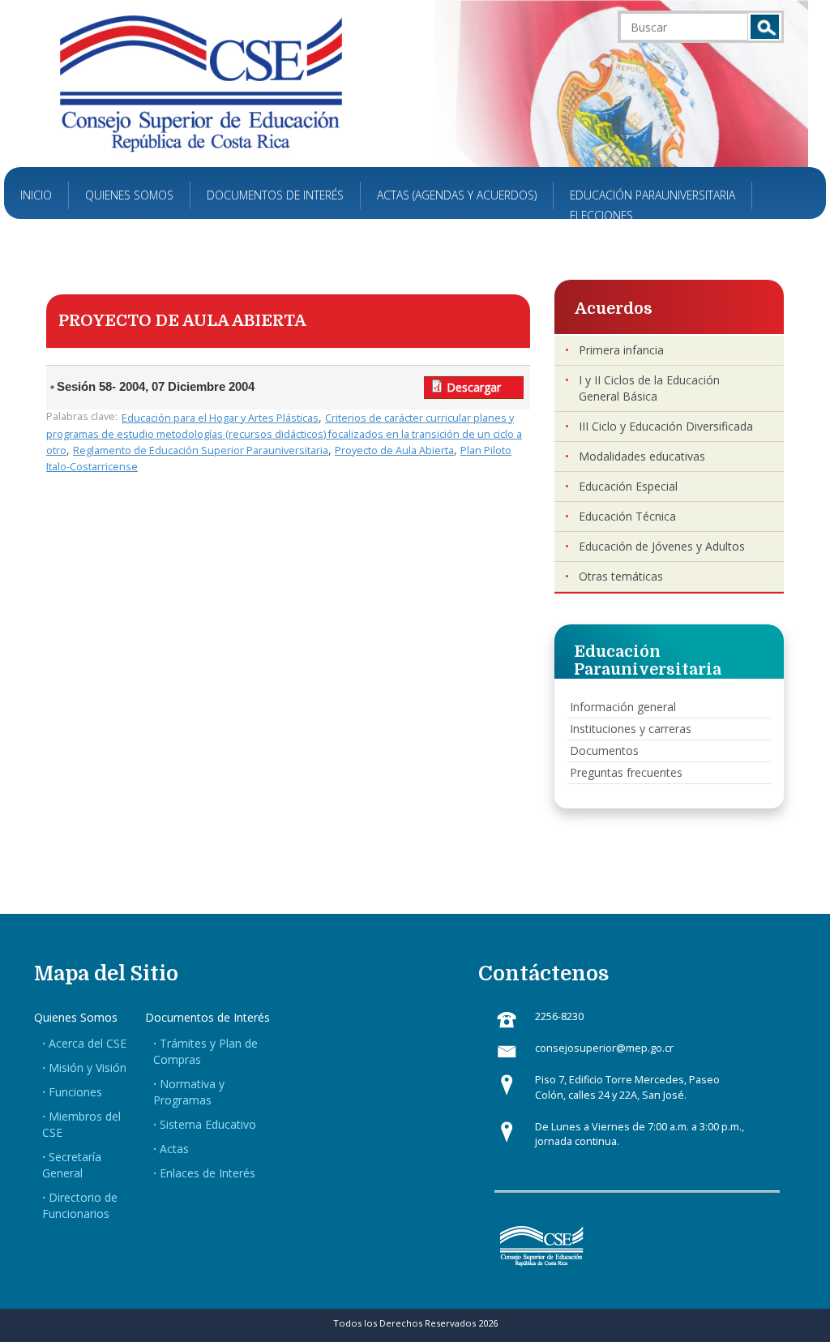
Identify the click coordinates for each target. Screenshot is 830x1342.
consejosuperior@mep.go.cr (604, 1048)
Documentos (604, 750)
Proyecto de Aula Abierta (394, 450)
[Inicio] (201, 82)
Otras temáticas (621, 576)
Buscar (765, 27)
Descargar (474, 387)
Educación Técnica (627, 516)
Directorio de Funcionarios (80, 1205)
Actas (174, 1148)
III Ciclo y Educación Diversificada (666, 426)
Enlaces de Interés (207, 1173)
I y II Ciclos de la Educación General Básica (649, 388)
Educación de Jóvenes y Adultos (662, 546)
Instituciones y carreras (630, 728)
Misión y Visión (87, 1067)
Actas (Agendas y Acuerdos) (457, 195)
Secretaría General (71, 1165)
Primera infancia (621, 350)
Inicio (36, 195)
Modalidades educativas (642, 456)
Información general (623, 706)
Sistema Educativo (208, 1124)
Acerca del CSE (87, 1043)
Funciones (75, 1092)
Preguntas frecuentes (626, 772)
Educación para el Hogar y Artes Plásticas (220, 418)
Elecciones (601, 215)
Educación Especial (628, 486)
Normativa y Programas (189, 1092)
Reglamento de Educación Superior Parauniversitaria (200, 450)
